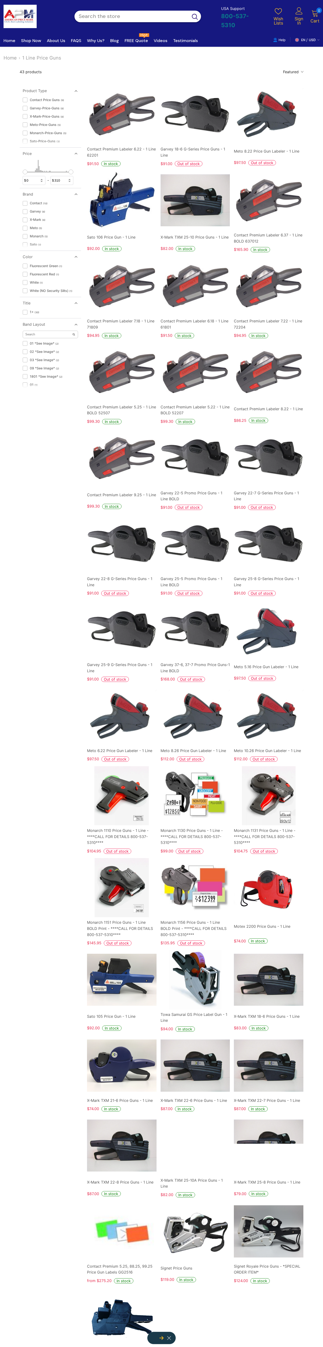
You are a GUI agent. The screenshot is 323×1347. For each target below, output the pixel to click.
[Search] (137, 16)
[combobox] (131, 16)
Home (10, 58)
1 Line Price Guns (41, 58)
